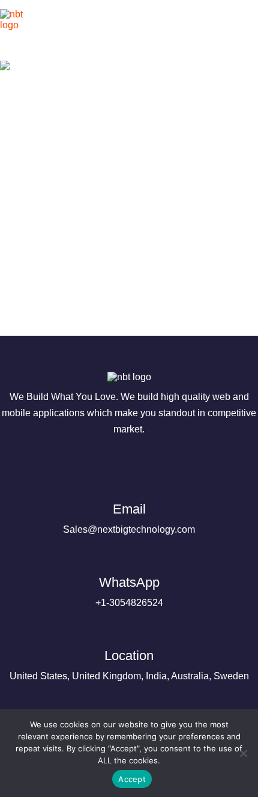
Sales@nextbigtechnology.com (129, 518)
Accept (132, 779)
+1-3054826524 (129, 591)
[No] (243, 753)
